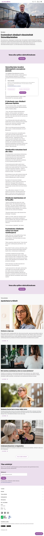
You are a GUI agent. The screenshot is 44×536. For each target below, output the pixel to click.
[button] (39, 1)
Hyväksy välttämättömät (24, 89)
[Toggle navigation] (41, 1)
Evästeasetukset (11, 89)
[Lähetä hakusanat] (33, 1)
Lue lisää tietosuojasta (6, 482)
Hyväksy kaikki (22, 92)
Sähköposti (3, 472)
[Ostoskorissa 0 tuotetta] (37, 1)
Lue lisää (4, 340)
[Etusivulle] (6, 1)
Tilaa (3, 478)
